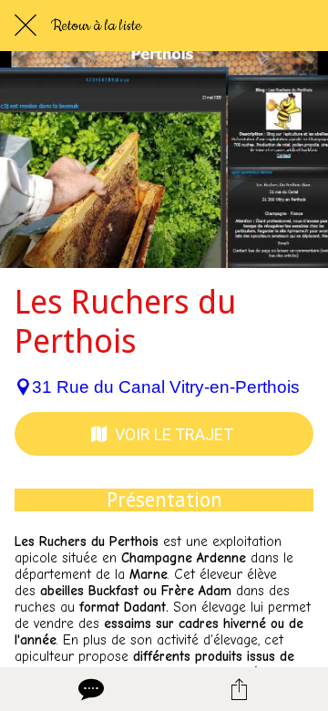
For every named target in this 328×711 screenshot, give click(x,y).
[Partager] (239, 689)
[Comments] (89, 689)
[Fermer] (25, 25)
